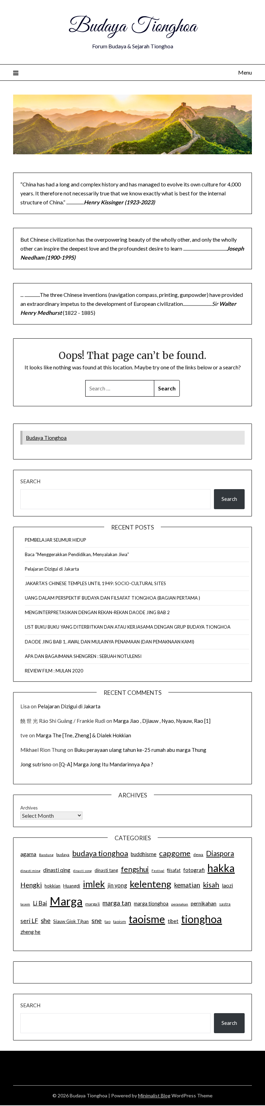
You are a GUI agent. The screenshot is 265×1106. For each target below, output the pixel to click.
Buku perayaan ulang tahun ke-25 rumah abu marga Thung (140, 750)
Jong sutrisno (35, 764)
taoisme (147, 919)
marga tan (116, 903)
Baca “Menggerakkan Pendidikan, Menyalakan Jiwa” (77, 554)
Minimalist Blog (154, 1095)
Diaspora (220, 853)
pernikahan (203, 903)
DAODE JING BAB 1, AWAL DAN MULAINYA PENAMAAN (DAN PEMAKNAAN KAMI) (109, 641)
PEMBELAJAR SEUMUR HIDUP (55, 540)
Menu (245, 72)
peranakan (179, 904)
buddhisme (143, 854)
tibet (173, 921)
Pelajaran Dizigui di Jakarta (52, 569)
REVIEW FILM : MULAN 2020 (54, 670)
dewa (198, 854)
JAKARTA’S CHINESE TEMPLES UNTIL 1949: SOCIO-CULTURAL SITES (95, 583)
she (45, 920)
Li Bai (40, 903)
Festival (157, 871)
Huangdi (71, 886)
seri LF (29, 920)
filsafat (173, 870)
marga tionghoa (151, 903)
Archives (29, 808)
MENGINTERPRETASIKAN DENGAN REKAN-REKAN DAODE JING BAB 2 (97, 612)
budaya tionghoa (100, 853)
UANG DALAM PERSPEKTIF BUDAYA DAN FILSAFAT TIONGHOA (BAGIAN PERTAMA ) (112, 598)
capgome (174, 853)
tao (107, 921)
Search (30, 481)
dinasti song (82, 871)
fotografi (194, 870)
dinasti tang (106, 870)
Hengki (31, 885)
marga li (92, 903)
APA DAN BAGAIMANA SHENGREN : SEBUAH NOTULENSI (83, 656)
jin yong (117, 885)
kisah (211, 884)
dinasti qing (56, 870)
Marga (66, 901)
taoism (119, 921)
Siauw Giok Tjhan (71, 921)
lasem (25, 904)
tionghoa (201, 919)
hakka (221, 868)
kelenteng (150, 884)
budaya (62, 854)
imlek (94, 884)
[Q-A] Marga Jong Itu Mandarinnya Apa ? (106, 764)
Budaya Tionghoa (132, 26)
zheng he (30, 932)
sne (96, 920)
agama (28, 854)
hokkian (52, 886)
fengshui (135, 869)
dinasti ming (30, 871)
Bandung (46, 855)
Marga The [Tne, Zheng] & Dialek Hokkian (83, 735)
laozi (227, 885)
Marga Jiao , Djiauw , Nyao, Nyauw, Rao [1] (161, 721)
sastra (224, 903)
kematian (187, 885)
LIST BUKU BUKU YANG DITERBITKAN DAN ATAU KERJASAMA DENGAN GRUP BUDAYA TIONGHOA (127, 627)
